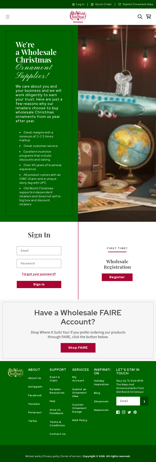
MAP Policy (79, 420)
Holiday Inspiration (101, 382)
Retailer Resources (57, 391)
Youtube (34, 404)
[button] (7, 17)
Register (117, 277)
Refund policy (33, 456)
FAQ (52, 401)
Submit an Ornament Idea (79, 393)
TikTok (32, 421)
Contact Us (58, 434)
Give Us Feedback (56, 411)
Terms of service (71, 456)
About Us (34, 378)
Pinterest (34, 412)
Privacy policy (51, 456)
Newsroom (101, 410)
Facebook (35, 395)
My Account (78, 378)
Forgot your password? (39, 274)
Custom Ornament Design (79, 408)
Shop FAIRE (78, 348)
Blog (97, 393)
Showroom (101, 401)
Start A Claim (55, 378)
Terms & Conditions (57, 423)
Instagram (35, 386)
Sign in (39, 284)
